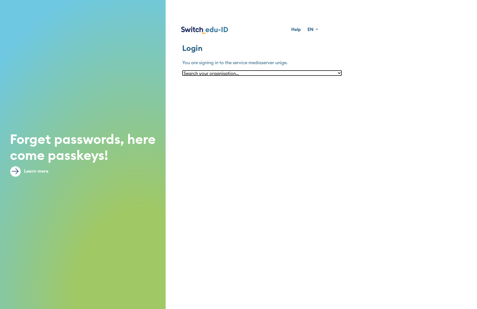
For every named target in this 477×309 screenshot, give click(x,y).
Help (296, 29)
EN (311, 29)
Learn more (35, 171)
